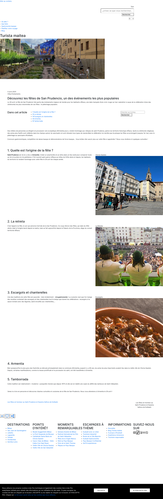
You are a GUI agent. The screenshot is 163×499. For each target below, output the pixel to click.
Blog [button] (3, 31)
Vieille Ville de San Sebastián (43, 448)
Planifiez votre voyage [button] (9, 28)
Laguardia (11, 435)
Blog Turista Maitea (14, 83)
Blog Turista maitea (115, 430)
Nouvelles (111, 428)
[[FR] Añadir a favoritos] (7, 416)
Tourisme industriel (89, 434)
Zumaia (10, 437)
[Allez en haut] (2, 416)
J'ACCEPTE (101, 490)
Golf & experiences (89, 443)
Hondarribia (11, 440)
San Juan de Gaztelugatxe (16, 430)
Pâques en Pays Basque (66, 445)
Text (132, 7)
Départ (9, 81)
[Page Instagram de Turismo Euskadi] (30, 11)
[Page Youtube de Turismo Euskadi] (40, 11)
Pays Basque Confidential (92, 441)
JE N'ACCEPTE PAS (140, 490)
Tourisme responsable (116, 437)
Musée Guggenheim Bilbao (42, 432)
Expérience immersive (116, 435)
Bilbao (9, 428)
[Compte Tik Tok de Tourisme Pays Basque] (34, 11)
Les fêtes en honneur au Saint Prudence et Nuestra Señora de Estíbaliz (32, 402)
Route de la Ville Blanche (92, 436)
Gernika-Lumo (12, 442)
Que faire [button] (4, 24)
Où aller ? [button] (4, 22)
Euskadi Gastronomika (91, 439)
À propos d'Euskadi (115, 433)
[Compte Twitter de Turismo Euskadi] (43, 11)
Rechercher (126, 14)
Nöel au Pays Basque (65, 441)
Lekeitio (10, 433)
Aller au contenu (6, 1)
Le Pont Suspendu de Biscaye (43, 434)
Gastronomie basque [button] (8, 26)
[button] (132, 4)
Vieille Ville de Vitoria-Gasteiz (43, 445)
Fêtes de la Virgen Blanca (67, 439)
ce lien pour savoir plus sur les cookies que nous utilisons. (35, 495)
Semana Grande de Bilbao (67, 432)
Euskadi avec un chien (91, 432)
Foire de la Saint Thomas (66, 443)
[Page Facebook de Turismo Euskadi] (37, 11)
